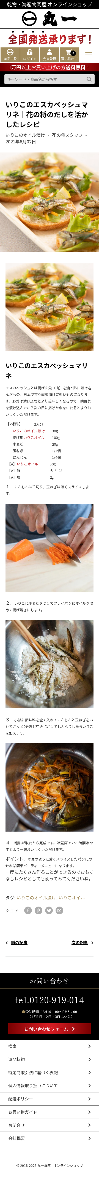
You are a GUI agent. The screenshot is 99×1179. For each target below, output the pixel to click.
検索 (12, 1046)
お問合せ (16, 1125)
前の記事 (19, 942)
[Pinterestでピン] (38, 910)
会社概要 (16, 1138)
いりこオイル (34, 437)
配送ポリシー (20, 1099)
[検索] (89, 79)
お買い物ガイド (22, 1112)
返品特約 (16, 1059)
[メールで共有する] (59, 910)
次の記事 (80, 942)
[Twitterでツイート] (49, 910)
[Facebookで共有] (28, 910)
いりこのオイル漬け (25, 135)
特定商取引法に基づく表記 (33, 1072)
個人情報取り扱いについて (33, 1085)
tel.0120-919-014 (49, 999)
